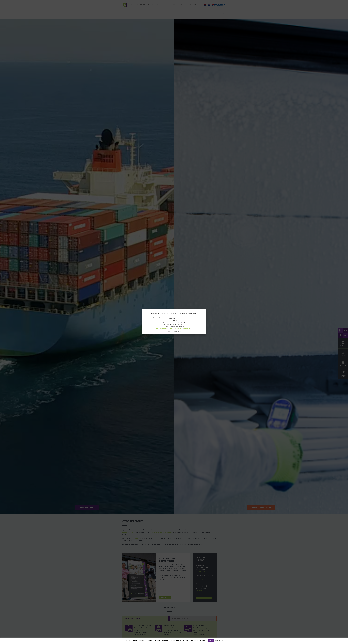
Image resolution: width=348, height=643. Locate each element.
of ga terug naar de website (174, 331)
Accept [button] (211, 640)
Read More (219, 640)
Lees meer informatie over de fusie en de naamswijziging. (174, 328)
